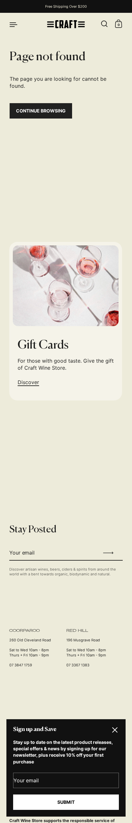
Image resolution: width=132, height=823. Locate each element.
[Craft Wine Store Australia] (66, 24)
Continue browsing (41, 110)
